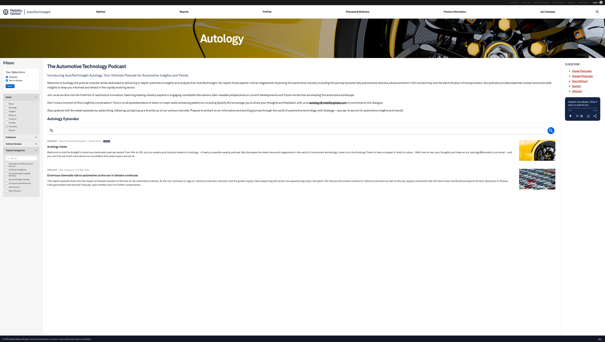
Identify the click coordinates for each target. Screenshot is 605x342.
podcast (52, 141)
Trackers (12, 119)
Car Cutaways (547, 11)
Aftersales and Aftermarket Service (21, 165)
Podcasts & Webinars (357, 11)
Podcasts (13, 126)
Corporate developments (20, 183)
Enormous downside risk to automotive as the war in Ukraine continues (92, 175)
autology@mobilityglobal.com (328, 102)
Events (12, 130)
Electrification (15, 191)
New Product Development (72, 141)
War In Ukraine (66, 169)
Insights (12, 111)
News (11, 104)
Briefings (13, 108)
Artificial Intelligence (18, 170)
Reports (184, 11)
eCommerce (14, 187)
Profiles (267, 11)
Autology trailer (57, 146)
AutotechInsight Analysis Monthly (19, 174)
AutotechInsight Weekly (19, 179)
